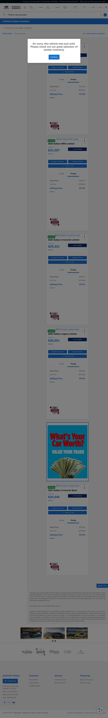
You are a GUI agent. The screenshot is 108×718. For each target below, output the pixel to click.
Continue (54, 57)
